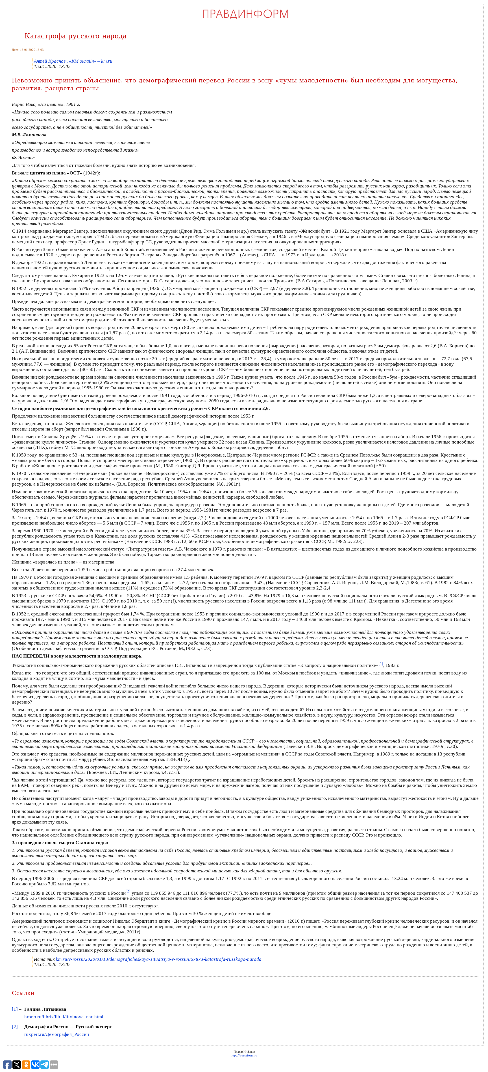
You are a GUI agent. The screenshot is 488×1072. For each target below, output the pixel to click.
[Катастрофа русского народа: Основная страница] (246, 19)
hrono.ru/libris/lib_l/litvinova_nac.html (63, 1016)
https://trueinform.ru (244, 1055)
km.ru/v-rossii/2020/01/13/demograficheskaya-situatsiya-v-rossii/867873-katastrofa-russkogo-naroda (159, 959)
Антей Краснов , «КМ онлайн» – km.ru (73, 61)
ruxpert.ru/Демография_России (56, 1034)
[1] (15, 1009)
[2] (15, 1026)
